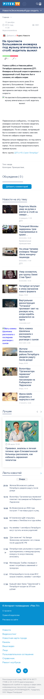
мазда (9, 164)
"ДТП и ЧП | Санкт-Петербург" (26, 153)
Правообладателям (11, 615)
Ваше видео (8, 646)
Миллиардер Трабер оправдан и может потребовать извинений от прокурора (24, 559)
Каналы (6, 642)
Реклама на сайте (10, 620)
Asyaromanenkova (9, 30)
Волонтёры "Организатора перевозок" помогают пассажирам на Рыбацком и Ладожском (25, 493)
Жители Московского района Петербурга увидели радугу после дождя (24, 482)
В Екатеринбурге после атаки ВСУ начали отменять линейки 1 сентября (25, 569)
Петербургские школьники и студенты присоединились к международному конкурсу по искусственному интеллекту (25, 547)
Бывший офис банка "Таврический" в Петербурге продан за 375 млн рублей (25, 580)
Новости (6, 10)
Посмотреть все (12, 179)
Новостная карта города (14, 638)
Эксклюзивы (18, 10)
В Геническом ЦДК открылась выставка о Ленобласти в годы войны (25, 513)
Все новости (40, 467)
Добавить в (18, 36)
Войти (40, 3)
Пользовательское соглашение (17, 654)
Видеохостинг (9, 634)
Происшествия (18, 167)
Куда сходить (32, 10)
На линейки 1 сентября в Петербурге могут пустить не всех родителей (25, 523)
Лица (5, 650)
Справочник (8, 658)
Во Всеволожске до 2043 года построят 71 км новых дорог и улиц (24, 503)
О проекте (6, 611)
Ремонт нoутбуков (11, 662)
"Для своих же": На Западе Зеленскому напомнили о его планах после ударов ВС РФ (25, 534)
